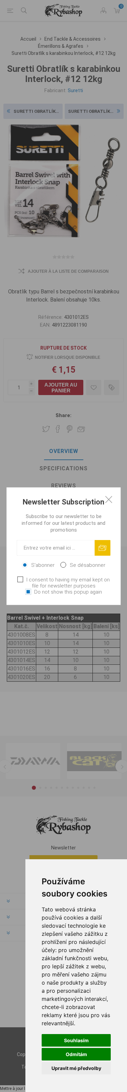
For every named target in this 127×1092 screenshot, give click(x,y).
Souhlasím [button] (76, 1040)
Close (108, 499)
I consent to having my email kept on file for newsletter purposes (68, 582)
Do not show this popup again (68, 592)
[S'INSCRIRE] (102, 548)
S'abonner (43, 565)
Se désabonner (87, 565)
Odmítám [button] (76, 1054)
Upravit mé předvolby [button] (76, 1068)
